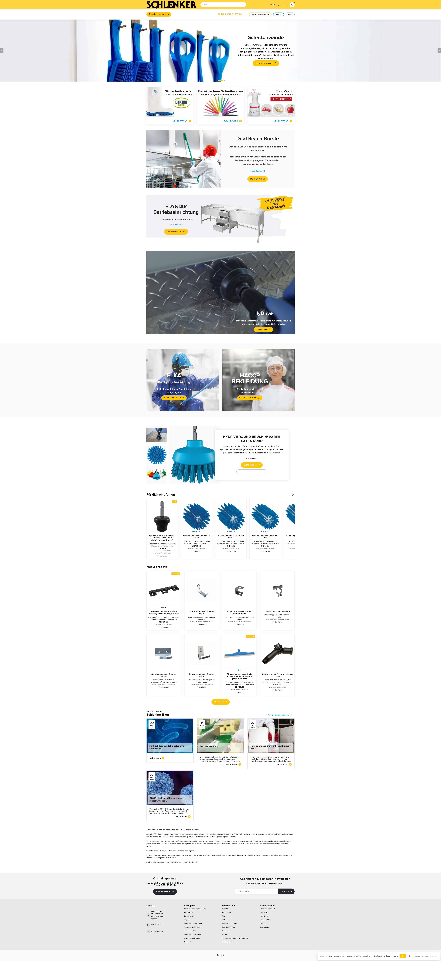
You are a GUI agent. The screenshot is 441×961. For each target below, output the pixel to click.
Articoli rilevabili (189, 931)
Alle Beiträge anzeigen (278, 715)
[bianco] (198, 531)
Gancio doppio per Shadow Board (163, 675)
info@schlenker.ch (157, 931)
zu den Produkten (176, 231)
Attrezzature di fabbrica (192, 935)
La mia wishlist (265, 920)
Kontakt (225, 909)
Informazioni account (267, 909)
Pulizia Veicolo (189, 916)
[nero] (165, 607)
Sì (402, 956)
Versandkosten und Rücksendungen (235, 938)
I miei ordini (264, 912)
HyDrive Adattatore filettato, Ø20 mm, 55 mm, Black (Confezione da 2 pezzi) (162, 537)
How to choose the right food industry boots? (270, 747)
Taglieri (186, 920)
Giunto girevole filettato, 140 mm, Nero (277, 675)
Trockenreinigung (209, 746)
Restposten (188, 942)
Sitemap (225, 935)
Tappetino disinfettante (192, 927)
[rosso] (196, 531)
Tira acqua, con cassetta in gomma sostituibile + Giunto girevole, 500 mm (239, 676)
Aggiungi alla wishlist (250, 472)
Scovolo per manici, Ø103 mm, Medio (196, 536)
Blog (290, 14)
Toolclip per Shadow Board (277, 611)
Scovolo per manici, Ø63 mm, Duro (265, 536)
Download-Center (228, 927)
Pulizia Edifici (188, 912)
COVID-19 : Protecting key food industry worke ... (165, 799)
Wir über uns (227, 912)
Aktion (278, 14)
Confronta (163, 556)
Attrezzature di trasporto (193, 924)
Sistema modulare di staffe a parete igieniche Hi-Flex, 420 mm (164, 612)
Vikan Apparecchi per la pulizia (195, 909)
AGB (223, 920)
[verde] (193, 531)
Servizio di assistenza (260, 14)
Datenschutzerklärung (230, 924)
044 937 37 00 (156, 925)
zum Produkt (250, 465)
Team (224, 916)
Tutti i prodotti (265, 927)
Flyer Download (257, 171)
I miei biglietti (264, 916)
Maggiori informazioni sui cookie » (426, 956)
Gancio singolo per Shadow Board (201, 612)
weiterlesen (155, 758)
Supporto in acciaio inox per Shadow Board (239, 612)
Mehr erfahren (257, 179)
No (410, 956)
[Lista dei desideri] (285, 4)
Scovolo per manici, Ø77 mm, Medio (231, 536)
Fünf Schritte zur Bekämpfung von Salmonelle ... (167, 747)
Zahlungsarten (227, 942)
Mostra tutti (219, 702)
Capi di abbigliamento (192, 938)
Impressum (226, 931)
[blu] (194, 531)
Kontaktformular (165, 891)
